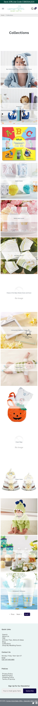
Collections (6, 644)
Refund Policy (7, 676)
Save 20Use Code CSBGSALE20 (19, 2)
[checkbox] (19, 691)
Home (2, 15)
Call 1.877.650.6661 (8, 659)
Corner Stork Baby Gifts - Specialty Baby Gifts (22, 701)
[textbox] (12, 691)
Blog (4, 642)
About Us (5, 636)
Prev (12, 614)
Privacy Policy (7, 674)
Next (19, 614)
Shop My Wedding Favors (11, 645)
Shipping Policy (8, 677)
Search (4, 635)
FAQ (3, 638)
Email (3, 658)
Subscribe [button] (30, 691)
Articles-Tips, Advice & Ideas (13, 640)
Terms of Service (8, 679)
